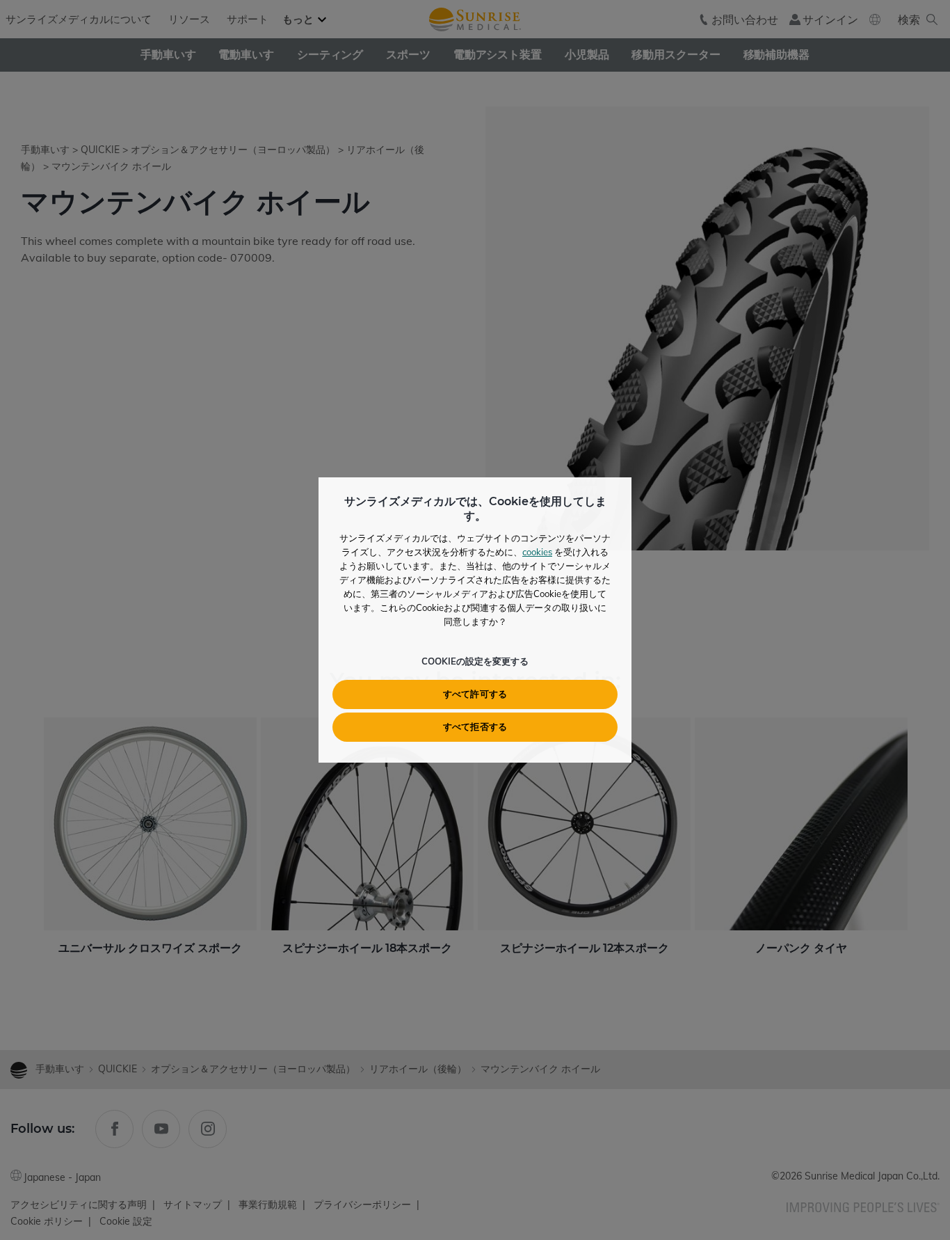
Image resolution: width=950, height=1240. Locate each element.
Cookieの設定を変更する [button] (475, 661)
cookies (537, 551)
